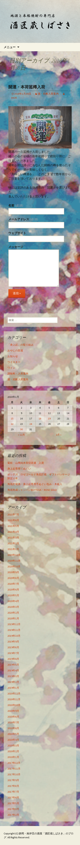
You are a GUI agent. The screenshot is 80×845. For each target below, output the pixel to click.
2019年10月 (13, 635)
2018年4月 (13, 739)
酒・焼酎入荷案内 (48, 93)
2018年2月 (13, 751)
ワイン (11, 367)
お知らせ (12, 356)
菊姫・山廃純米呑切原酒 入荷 (25, 463)
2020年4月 (13, 601)
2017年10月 (13, 774)
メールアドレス (23, 219)
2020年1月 (13, 618)
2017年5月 (13, 803)
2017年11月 (13, 768)
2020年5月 (13, 595)
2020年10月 (13, 566)
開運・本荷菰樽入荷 (26, 86)
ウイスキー (13, 362)
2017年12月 (13, 763)
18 (40, 418)
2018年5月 (13, 734)
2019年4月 (13, 670)
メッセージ (15, 247)
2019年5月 (13, 664)
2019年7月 (13, 653)
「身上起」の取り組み (20, 344)
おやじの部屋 (15, 350)
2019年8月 (13, 647)
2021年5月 (13, 526)
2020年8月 (13, 578)
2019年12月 (13, 624)
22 (12, 424)
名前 (15, 205)
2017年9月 (13, 780)
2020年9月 (13, 572)
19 (49, 418)
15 (12, 418)
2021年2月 (13, 543)
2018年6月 (13, 728)
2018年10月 (13, 705)
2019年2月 (13, 682)
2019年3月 (13, 676)
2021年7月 (13, 514)
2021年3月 (13, 537)
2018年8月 (13, 716)
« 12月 (21, 434)
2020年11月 (13, 560)
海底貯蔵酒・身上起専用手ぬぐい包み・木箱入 (34, 484)
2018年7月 (13, 722)
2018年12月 (13, 693)
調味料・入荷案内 (17, 373)
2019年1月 (13, 687)
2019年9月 (13, 641)
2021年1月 (13, 549)
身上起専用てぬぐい (19, 468)
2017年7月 (13, 791)
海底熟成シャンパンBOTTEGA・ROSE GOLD (32, 490)
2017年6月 (13, 797)
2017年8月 (13, 786)
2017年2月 (13, 814)
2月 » (58, 434)
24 (30, 424)
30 (21, 429)
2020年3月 (13, 607)
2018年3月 (13, 745)
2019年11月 (13, 630)
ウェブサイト (17, 233)
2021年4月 (13, 531)
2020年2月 (13, 612)
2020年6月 (13, 589)
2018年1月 (13, 757)
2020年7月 (13, 583)
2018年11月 (13, 699)
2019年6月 (13, 659)
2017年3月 (13, 809)
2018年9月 (13, 711)
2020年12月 (13, 555)
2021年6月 (13, 520)
